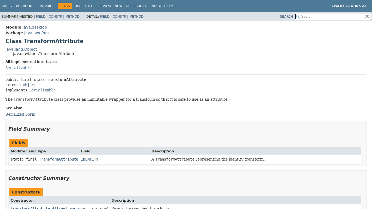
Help (168, 6)
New (119, 6)
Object (29, 85)
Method (72, 17)
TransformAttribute (58, 159)
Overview (10, 6)
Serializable (18, 68)
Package (47, 6)
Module (29, 6)
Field (40, 17)
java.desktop (35, 27)
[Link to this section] (53, 129)
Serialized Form (20, 114)
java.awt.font (36, 33)
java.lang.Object (21, 49)
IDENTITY (89, 159)
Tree (89, 6)
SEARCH (286, 17)
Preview (103, 6)
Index (156, 6)
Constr (55, 17)
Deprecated (136, 6)
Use (78, 6)
